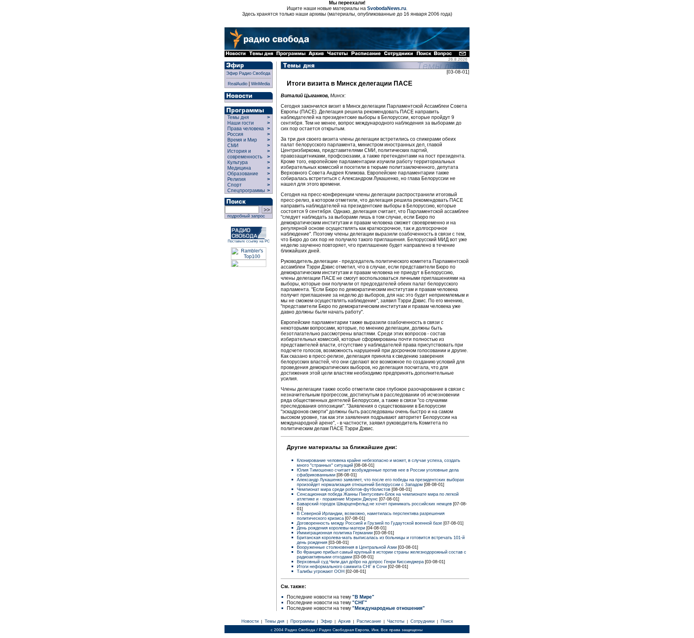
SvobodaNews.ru (386, 8)
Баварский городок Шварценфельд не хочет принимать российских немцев (375, 503)
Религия (236, 179)
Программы (302, 621)
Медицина (239, 168)
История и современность (245, 154)
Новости (250, 621)
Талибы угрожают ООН (321, 571)
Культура (237, 162)
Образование (243, 173)
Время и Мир (242, 140)
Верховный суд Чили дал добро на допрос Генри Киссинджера (361, 561)
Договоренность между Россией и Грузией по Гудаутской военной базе (370, 523)
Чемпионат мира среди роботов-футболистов (344, 489)
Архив (344, 621)
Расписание (368, 621)
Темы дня (238, 117)
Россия (235, 134)
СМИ (233, 145)
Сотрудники (422, 621)
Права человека (245, 128)
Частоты (396, 621)
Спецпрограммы (245, 190)
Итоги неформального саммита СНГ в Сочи (342, 566)
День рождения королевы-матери (331, 527)
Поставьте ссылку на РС (249, 241)
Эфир (326, 621)
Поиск (446, 621)
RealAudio (237, 83)
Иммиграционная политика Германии (335, 532)
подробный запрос (245, 215)
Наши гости (240, 123)
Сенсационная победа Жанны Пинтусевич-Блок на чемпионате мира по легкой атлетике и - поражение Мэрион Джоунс (378, 496)
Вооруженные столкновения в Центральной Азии (347, 547)
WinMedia (260, 83)
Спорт (234, 185)
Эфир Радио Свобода (248, 73)
